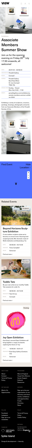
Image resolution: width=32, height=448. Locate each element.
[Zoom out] (28, 175)
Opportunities (5, 392)
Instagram (4, 415)
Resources (20, 382)
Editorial (20, 380)
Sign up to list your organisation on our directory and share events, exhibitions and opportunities (23, 394)
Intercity (21, 441)
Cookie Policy (21, 417)
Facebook (4, 413)
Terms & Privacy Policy (6, 379)
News (19, 405)
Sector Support (22, 378)
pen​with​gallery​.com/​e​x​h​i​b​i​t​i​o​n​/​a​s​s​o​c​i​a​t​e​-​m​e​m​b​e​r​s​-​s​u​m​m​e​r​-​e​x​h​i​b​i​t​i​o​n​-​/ (19, 95)
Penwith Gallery (14, 73)
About (3, 374)
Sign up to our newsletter (5, 418)
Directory (20, 403)
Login (25, 3)
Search (29, 3)
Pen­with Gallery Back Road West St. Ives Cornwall (14, 81)
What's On (4, 390)
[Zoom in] (28, 172)
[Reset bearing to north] (28, 177)
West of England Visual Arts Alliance (23, 375)
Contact (3, 376)
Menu (21, 3)
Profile (19, 401)
